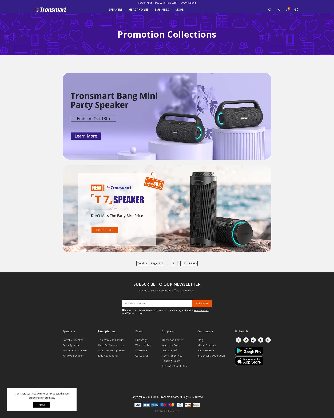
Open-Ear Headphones (111, 350)
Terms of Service (172, 355)
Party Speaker (71, 345)
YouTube (253, 340)
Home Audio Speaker (75, 350)
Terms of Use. (135, 313)
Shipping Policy (171, 360)
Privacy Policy (201, 310)
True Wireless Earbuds (111, 340)
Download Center (172, 340)
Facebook (238, 340)
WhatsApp (268, 340)
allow (42, 404)
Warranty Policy (171, 345)
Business (162, 9)
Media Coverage (207, 345)
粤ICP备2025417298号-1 (167, 410)
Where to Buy (143, 345)
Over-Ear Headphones (111, 345)
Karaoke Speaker (73, 355)
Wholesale (141, 350)
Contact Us (142, 355)
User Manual (169, 350)
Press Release (205, 350)
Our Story (141, 340)
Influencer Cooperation (211, 355)
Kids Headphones (108, 355)
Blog (200, 340)
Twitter (246, 340)
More (179, 9)
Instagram (260, 340)
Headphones (139, 9)
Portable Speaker (73, 340)
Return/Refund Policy (174, 366)
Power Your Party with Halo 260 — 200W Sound (167, 2)
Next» (193, 263)
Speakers (115, 9)
